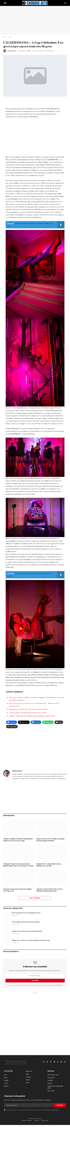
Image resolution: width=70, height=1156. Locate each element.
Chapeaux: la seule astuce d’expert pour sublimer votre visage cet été (17, 890)
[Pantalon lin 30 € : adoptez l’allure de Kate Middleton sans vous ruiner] (51, 852)
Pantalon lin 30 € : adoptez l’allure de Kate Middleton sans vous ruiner (48, 865)
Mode (29, 50)
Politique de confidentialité (55, 985)
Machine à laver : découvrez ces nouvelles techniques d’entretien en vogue (31, 940)
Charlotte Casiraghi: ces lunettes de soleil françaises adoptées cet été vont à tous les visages (18, 840)
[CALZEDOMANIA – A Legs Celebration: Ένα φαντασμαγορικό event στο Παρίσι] (35, 76)
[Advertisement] (35, 20)
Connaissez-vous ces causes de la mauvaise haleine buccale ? (27, 931)
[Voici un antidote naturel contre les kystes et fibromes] (6, 924)
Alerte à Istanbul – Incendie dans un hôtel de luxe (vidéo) (27, 713)
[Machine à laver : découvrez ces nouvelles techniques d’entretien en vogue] (6, 942)
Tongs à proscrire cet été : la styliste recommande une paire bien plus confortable (50, 840)
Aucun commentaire (39, 50)
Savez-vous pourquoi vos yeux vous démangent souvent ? (26, 913)
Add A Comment (35, 898)
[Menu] (5, 3)
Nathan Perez (12, 50)
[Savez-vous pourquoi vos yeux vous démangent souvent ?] (6, 915)
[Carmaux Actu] (35, 3)
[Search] (65, 3)
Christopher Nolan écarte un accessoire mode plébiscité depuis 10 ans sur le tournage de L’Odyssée (18, 865)
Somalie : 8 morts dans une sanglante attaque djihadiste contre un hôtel (32, 716)
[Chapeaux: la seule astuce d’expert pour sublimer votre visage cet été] (18, 877)
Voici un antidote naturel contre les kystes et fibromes (26, 922)
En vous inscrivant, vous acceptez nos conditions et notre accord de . (36, 985)
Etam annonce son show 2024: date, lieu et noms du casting (28, 709)
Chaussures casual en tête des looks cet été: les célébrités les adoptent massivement (49, 890)
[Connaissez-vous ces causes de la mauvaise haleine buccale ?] (6, 933)
